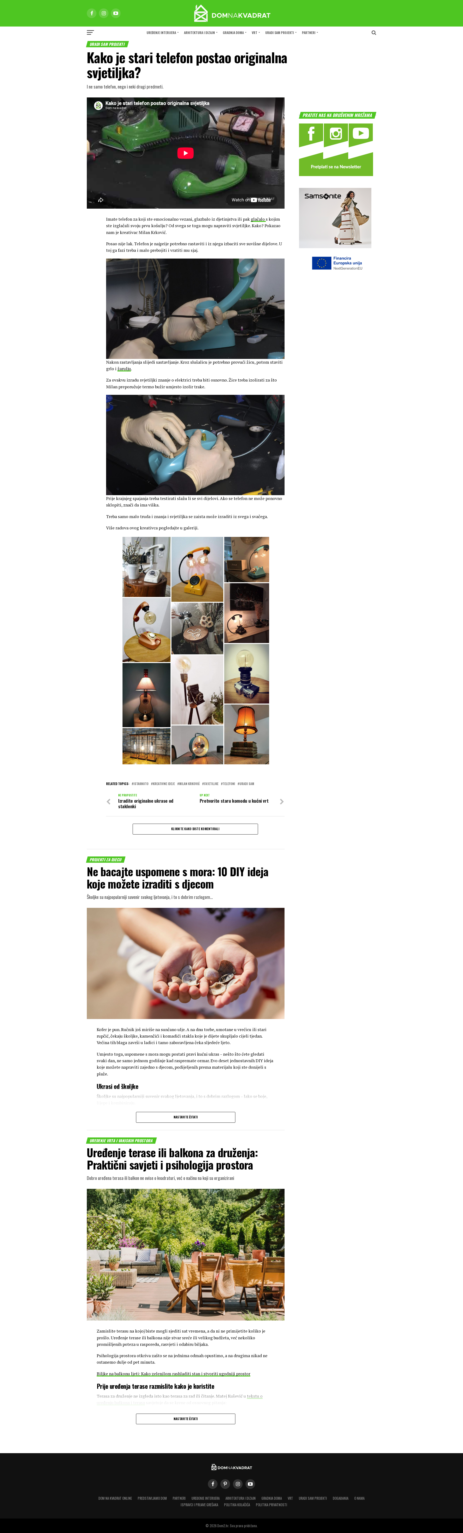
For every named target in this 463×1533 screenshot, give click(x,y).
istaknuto (141, 784)
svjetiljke (211, 784)
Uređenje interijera (161, 32)
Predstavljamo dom (152, 1498)
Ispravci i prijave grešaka (199, 1504)
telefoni (229, 784)
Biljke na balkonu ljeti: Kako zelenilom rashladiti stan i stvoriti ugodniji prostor (173, 1373)
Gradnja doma (233, 32)
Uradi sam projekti (279, 32)
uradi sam (246, 784)
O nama (359, 1498)
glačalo (258, 219)
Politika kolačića (237, 1504)
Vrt (254, 32)
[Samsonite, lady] (335, 246)
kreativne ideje (164, 784)
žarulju (124, 368)
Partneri (308, 32)
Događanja (340, 1498)
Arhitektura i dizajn (199, 32)
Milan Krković (189, 784)
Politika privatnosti (271, 1504)
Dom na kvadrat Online (115, 1498)
